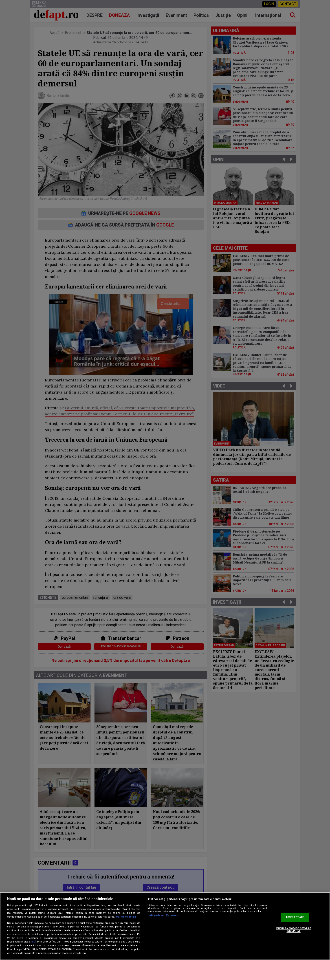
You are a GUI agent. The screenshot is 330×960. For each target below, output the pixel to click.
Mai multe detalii (126, 916)
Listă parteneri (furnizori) (162, 915)
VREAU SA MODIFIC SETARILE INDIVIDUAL (293, 930)
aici (33, 941)
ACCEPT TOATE (295, 917)
